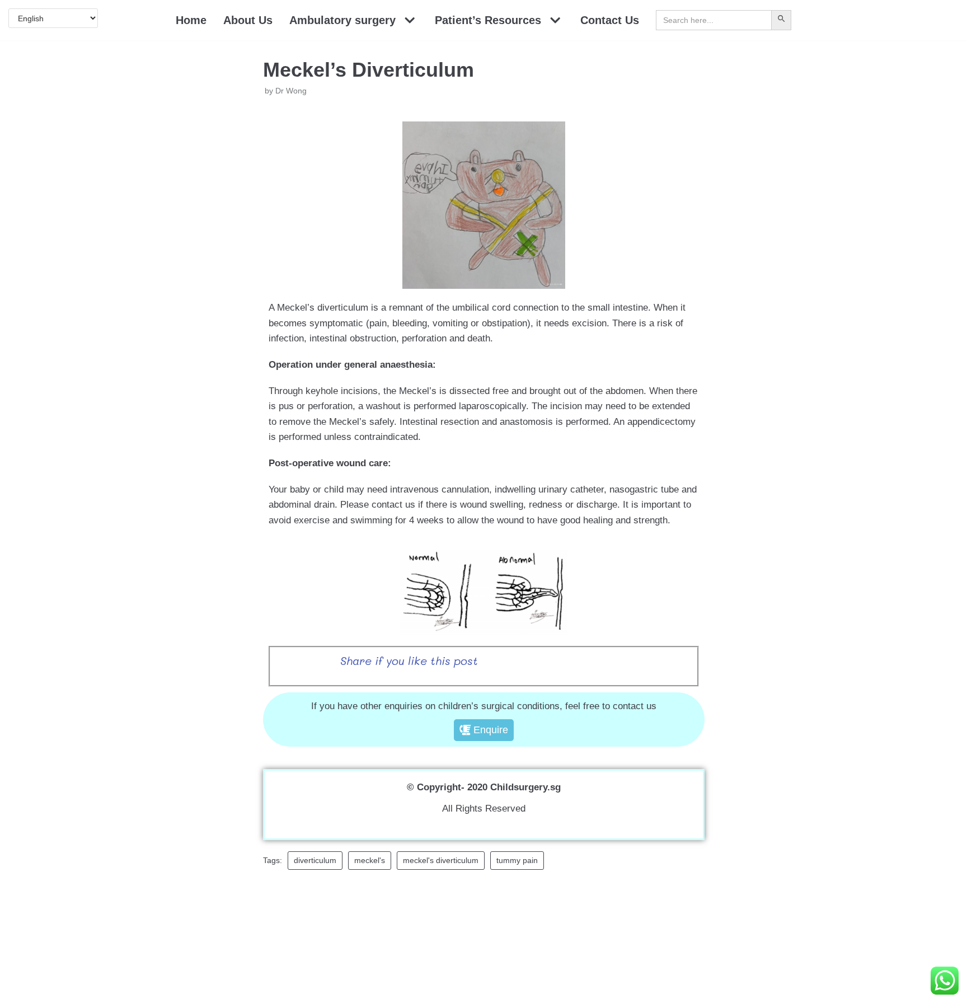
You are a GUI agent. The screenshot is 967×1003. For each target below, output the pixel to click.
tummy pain (517, 860)
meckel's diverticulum (440, 860)
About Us (248, 20)
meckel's (369, 860)
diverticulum (315, 860)
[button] (484, 730)
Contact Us (609, 20)
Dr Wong (291, 90)
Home (191, 20)
